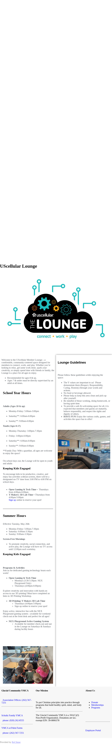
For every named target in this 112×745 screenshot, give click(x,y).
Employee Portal (93, 730)
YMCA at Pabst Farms (11, 728)
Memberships (97, 705)
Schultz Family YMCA (12, 715)
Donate (94, 702)
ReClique (16, 742)
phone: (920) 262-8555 (12, 720)
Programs (95, 707)
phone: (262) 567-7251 (12, 733)
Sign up (12, 500)
